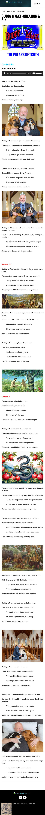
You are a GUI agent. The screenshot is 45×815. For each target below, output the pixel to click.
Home (3, 11)
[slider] (39, 73)
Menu (38, 3)
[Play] (4, 73)
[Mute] (33, 73)
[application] (22, 73)
